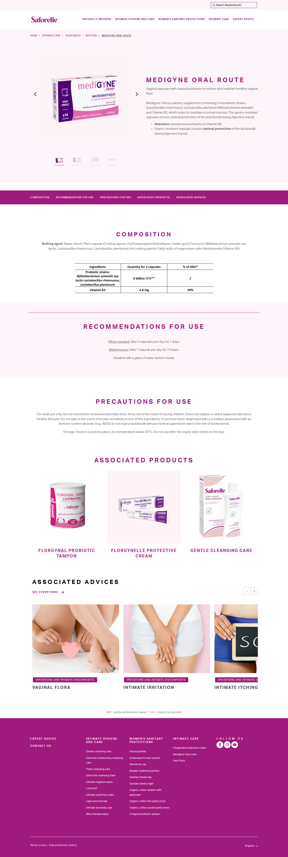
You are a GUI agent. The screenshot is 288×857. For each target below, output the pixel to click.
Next (254, 591)
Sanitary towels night (141, 783)
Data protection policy (63, 845)
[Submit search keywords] (213, 5)
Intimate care (51, 35)
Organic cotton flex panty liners (147, 801)
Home (33, 35)
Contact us (40, 746)
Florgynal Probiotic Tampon (66, 553)
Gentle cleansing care (98, 751)
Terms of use (38, 845)
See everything (45, 592)
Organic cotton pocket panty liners (149, 807)
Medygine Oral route (184, 754)
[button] (38, 96)
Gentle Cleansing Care (221, 551)
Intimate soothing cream (100, 795)
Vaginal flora (51, 688)
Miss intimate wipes (97, 814)
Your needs (73, 35)
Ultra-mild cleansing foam (100, 775)
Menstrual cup (137, 764)
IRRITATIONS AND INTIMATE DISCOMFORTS (65, 680)
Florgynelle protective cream (189, 748)
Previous (247, 591)
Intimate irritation (148, 688)
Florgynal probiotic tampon (144, 814)
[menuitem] (96, 19)
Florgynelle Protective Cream (144, 553)
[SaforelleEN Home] (45, 19)
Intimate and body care (99, 807)
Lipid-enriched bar (96, 801)
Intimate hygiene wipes (99, 782)
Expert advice (43, 739)
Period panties (137, 751)
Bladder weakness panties (144, 771)
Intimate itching (236, 688)
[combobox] (234, 5)
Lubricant (91, 788)
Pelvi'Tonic (179, 760)
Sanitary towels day (140, 777)
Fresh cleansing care (98, 769)
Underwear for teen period (144, 758)
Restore (91, 35)
